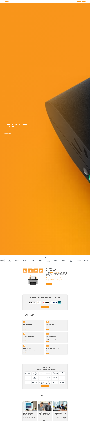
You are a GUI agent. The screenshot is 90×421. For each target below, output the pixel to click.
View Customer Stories (45, 386)
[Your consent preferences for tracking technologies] (88, 419)
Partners (43, 1)
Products (37, 1)
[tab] (14, 254)
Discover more (49, 283)
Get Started (79, 1)
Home (34, 1)
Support (49, 1)
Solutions (40, 1)
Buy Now (83, 1)
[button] (75, 1)
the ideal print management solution (55, 272)
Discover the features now (8, 133)
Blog (51, 1)
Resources (46, 1)
